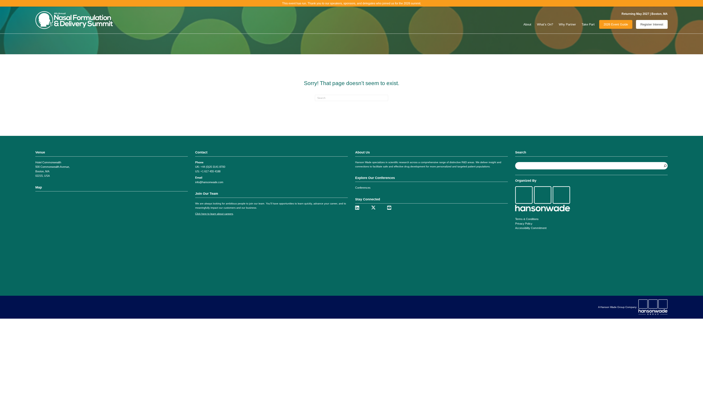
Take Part (588, 24)
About (527, 24)
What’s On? (545, 24)
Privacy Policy (523, 223)
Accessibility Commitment (530, 228)
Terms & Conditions (527, 219)
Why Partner (567, 24)
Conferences (363, 187)
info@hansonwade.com (209, 182)
